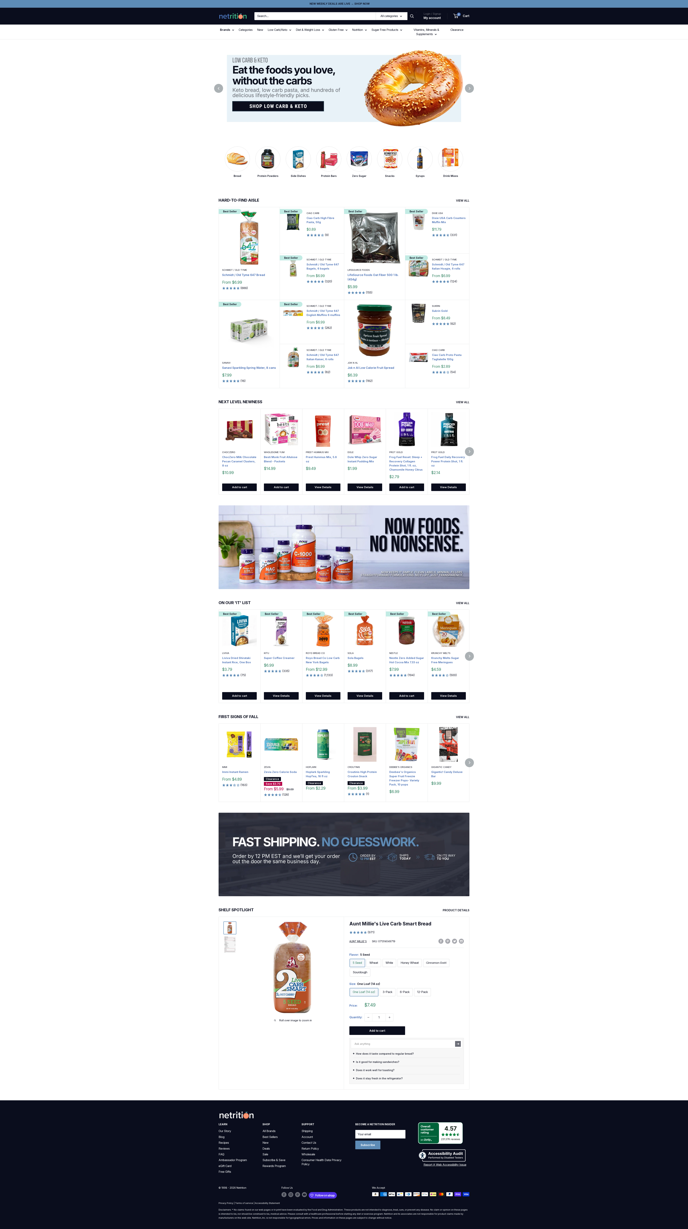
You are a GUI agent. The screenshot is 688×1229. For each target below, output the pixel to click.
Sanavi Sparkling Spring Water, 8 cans (249, 368)
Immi (224, 767)
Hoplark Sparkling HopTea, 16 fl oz (318, 774)
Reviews (224, 1148)
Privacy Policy (226, 1203)
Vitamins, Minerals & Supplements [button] (426, 32)
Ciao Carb (313, 213)
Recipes (224, 1142)
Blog (221, 1137)
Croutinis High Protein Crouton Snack (362, 774)
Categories (246, 30)
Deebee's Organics (400, 767)
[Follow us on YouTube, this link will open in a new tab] (304, 1194)
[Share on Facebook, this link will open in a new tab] (440, 941)
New (260, 30)
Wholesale (308, 1154)
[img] (229, 927)
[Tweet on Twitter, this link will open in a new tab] (454, 941)
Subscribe (368, 1145)
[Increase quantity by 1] (389, 1017)
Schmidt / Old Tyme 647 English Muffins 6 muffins (323, 313)
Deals (266, 1148)
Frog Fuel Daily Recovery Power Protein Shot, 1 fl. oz (448, 461)
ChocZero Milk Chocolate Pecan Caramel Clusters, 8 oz (239, 461)
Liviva (225, 653)
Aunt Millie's (358, 941)
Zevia (267, 767)
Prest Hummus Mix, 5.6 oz (321, 459)
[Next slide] (469, 88)
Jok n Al (353, 362)
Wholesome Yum (274, 452)
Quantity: (355, 1017)
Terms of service (244, 1203)
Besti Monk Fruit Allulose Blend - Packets (280, 459)
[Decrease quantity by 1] (368, 1017)
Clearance (457, 30)
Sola (351, 653)
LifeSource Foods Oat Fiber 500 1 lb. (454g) (373, 277)
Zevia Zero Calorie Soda (280, 772)
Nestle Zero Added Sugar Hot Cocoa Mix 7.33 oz (406, 660)
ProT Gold (396, 452)
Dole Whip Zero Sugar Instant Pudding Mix (362, 459)
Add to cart (239, 487)
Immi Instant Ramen (235, 772)
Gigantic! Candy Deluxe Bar (447, 774)
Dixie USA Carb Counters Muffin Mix (449, 220)
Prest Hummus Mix (317, 452)
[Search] (411, 16)
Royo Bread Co (315, 653)
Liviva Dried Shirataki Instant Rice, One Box (236, 660)
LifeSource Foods (359, 269)
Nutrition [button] (357, 30)
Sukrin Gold (440, 311)
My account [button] (432, 18)
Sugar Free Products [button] (384, 30)
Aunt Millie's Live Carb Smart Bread (390, 923)
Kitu (266, 653)
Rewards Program (274, 1166)
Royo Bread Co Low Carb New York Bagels (323, 660)
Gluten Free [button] (336, 30)
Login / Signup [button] (432, 13)
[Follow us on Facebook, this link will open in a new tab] (283, 1194)
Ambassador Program (233, 1160)
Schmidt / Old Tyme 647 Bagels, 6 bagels (323, 266)
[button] (461, 16)
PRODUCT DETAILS (456, 910)
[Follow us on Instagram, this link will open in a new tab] (290, 1194)
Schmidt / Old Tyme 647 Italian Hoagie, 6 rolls (448, 266)
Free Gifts (225, 1171)
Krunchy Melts (440, 653)
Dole (350, 452)
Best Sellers (270, 1137)
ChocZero (228, 452)
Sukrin (436, 305)
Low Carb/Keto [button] (277, 30)
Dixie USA (437, 213)
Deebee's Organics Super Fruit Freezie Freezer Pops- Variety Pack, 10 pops (404, 778)
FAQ (221, 1154)
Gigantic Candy (441, 767)
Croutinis (354, 767)
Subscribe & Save (273, 1160)
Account (307, 1137)
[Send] (458, 1044)
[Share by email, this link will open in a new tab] (461, 941)
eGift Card (225, 1166)
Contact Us (309, 1142)
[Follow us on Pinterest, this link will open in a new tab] (297, 1194)
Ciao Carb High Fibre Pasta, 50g (320, 220)
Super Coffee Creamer (279, 658)
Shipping (307, 1131)
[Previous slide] (218, 88)
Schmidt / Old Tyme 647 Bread (243, 275)
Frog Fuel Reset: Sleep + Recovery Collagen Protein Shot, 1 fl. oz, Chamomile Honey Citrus (406, 463)
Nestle (393, 653)
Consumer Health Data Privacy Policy (321, 1162)
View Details (323, 487)
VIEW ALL (463, 200)
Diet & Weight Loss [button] (308, 30)
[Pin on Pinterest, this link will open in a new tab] (447, 941)
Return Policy (310, 1148)
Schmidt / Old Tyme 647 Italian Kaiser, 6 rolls (323, 357)
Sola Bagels (356, 658)
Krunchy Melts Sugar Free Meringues (445, 660)
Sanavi (226, 362)
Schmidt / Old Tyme (234, 269)
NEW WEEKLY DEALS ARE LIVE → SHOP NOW (340, 3)
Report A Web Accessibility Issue (445, 1164)
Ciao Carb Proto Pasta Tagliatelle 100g (447, 357)
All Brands (269, 1131)
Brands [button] (225, 30)
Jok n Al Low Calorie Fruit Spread (371, 368)
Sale (265, 1154)
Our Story (225, 1131)
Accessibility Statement (267, 1203)
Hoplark (311, 767)
